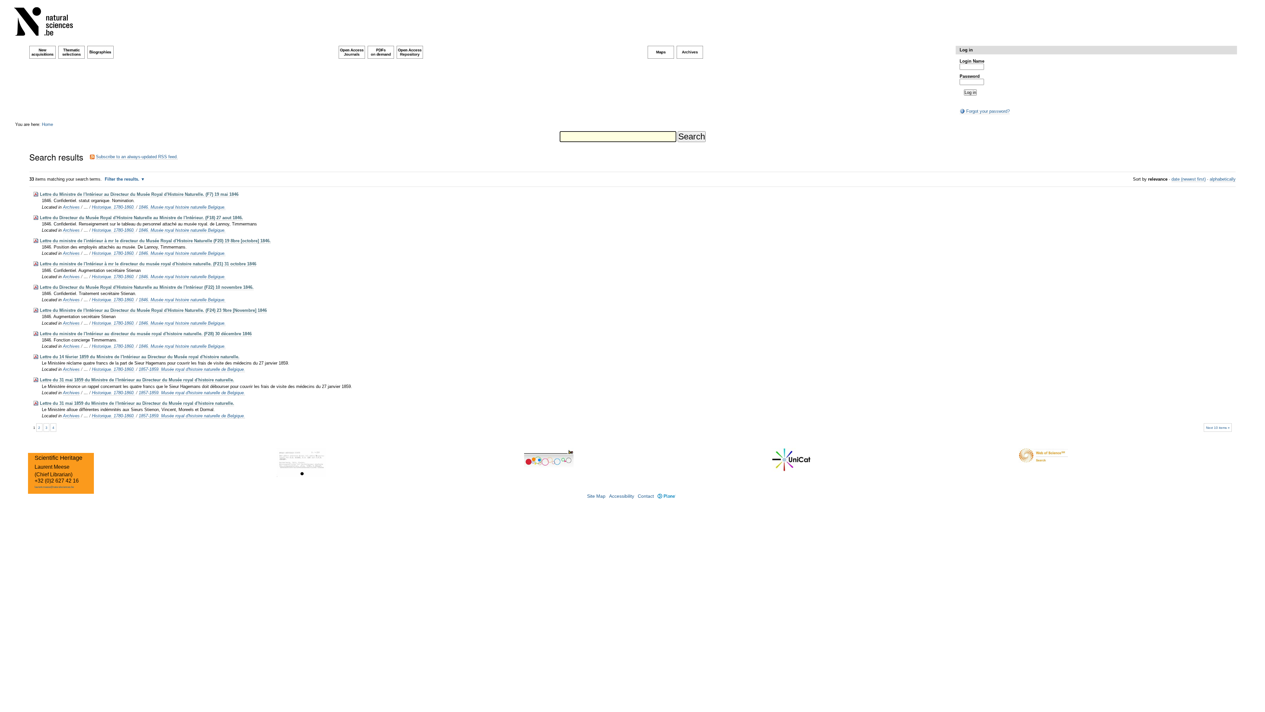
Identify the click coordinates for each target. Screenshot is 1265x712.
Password (970, 76)
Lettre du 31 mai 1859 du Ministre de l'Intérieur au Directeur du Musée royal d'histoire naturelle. (137, 379)
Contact (646, 496)
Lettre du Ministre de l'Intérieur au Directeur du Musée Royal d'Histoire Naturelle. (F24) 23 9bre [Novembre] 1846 (153, 310)
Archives (71, 207)
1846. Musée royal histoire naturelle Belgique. (182, 207)
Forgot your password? (987, 111)
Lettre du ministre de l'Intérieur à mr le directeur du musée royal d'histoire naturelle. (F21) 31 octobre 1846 (148, 263)
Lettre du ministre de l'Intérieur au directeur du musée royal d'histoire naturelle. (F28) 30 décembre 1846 (146, 333)
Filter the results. (123, 179)
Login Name (972, 61)
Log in (966, 49)
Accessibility (621, 496)
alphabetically (1223, 179)
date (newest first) (1188, 179)
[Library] (47, 23)
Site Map (596, 496)
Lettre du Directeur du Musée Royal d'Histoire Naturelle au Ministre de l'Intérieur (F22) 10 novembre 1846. (147, 287)
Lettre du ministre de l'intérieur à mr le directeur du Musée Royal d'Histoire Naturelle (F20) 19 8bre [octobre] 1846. (155, 240)
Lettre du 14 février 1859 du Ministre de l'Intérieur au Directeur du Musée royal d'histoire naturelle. (139, 356)
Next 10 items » (1218, 428)
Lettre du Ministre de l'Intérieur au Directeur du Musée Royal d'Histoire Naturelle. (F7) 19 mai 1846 (139, 194)
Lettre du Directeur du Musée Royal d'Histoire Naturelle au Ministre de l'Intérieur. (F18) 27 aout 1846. (141, 217)
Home (47, 124)
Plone (666, 496)
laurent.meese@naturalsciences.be (54, 487)
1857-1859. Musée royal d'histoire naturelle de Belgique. (192, 369)
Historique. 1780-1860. (113, 207)
